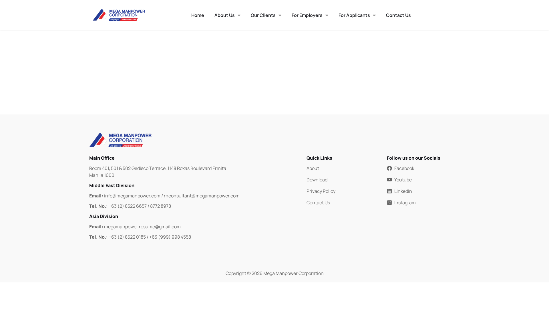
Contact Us (398, 15)
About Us (224, 15)
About (313, 168)
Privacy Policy (321, 191)
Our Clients (263, 15)
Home (197, 15)
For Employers (307, 15)
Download (317, 180)
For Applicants (354, 15)
